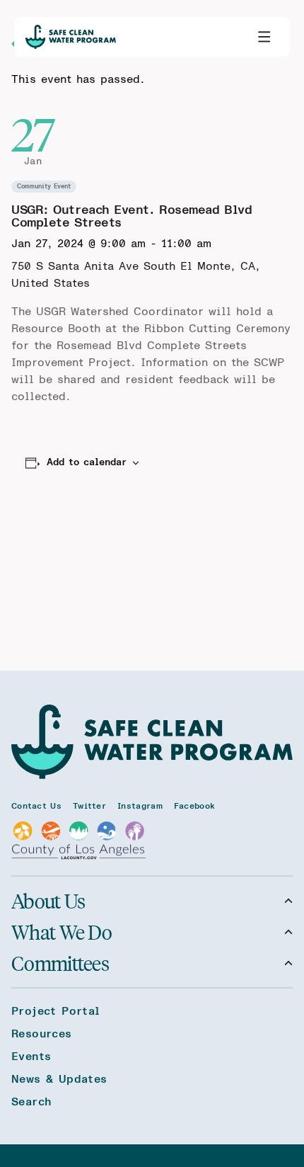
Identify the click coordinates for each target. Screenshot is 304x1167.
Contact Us (36, 806)
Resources (41, 1034)
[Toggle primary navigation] (264, 37)
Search (31, 1102)
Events (31, 1056)
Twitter (89, 806)
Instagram (140, 806)
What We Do (61, 932)
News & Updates (59, 1079)
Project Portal (55, 1011)
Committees (60, 963)
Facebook (194, 806)
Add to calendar (87, 462)
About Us (48, 901)
